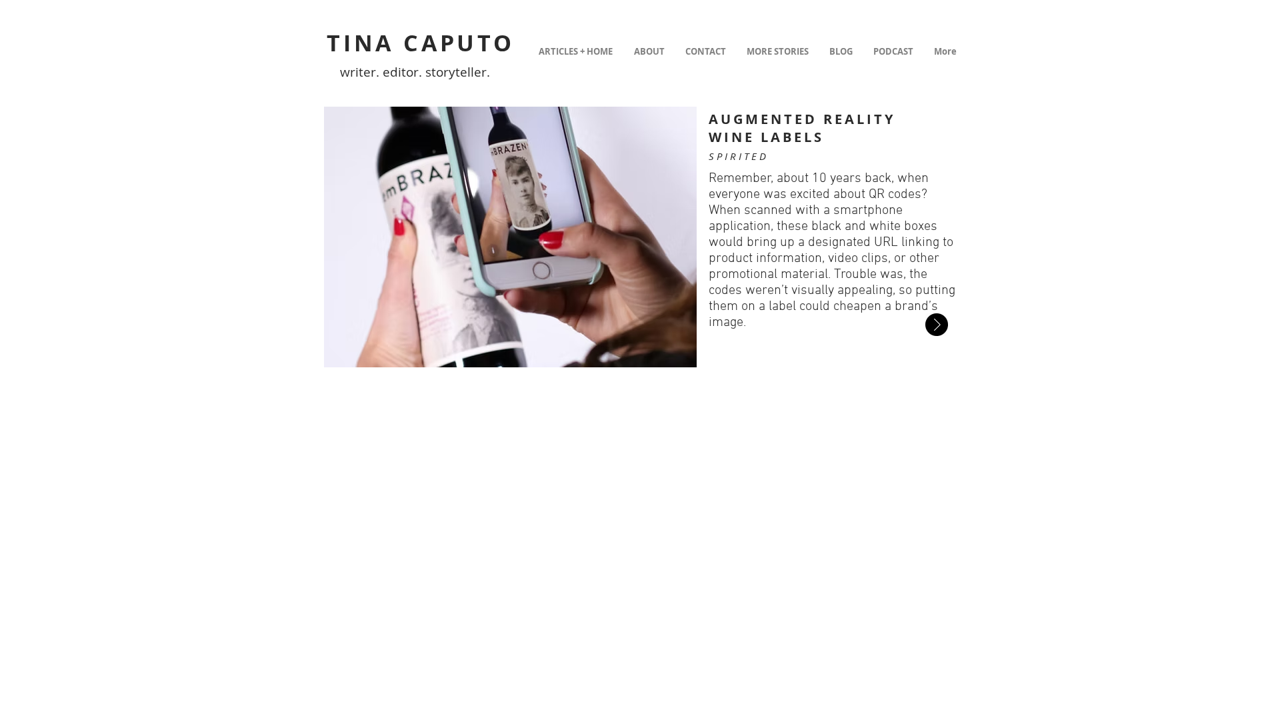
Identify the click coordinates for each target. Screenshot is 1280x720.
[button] (510, 237)
